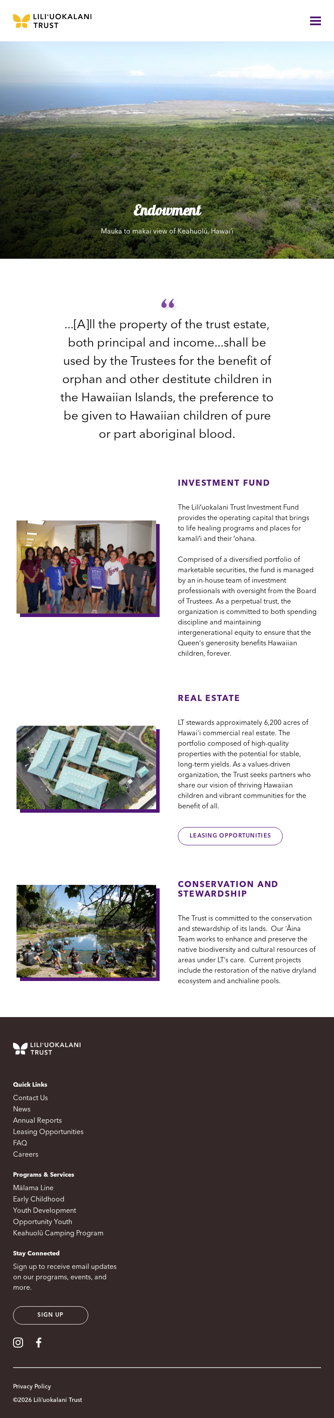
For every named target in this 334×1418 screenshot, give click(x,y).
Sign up (50, 1315)
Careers (25, 1154)
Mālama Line (33, 1188)
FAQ (20, 1143)
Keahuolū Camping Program (58, 1233)
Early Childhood (38, 1199)
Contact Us (30, 1098)
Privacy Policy (32, 1387)
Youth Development (44, 1211)
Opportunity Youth (42, 1222)
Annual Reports (37, 1121)
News (21, 1109)
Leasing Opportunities (230, 836)
